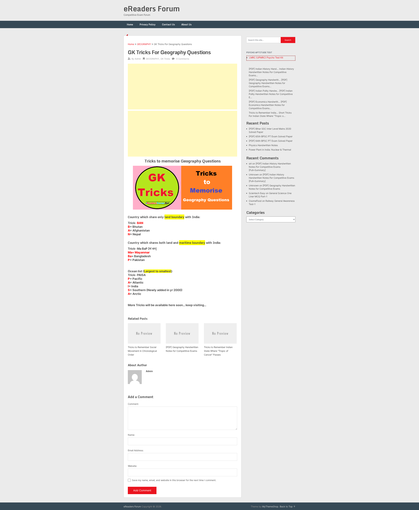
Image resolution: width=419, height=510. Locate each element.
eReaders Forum (152, 8)
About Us (186, 24)
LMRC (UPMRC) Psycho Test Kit (266, 57)
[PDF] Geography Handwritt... (265, 79)
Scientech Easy (257, 193)
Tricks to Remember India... (263, 112)
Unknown (254, 174)
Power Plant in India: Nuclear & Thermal (270, 149)
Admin (138, 58)
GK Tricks (165, 58)
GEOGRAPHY (144, 44)
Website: (132, 466)
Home (130, 24)
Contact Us (168, 24)
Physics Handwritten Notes (263, 145)
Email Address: (136, 450)
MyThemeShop (270, 506)
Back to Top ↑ (287, 506)
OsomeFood (255, 200)
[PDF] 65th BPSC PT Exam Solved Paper (270, 136)
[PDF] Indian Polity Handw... (264, 90)
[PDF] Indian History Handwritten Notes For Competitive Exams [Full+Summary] (270, 166)
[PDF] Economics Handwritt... (264, 101)
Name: (131, 434)
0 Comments (182, 58)
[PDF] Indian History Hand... (264, 68)
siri (250, 163)
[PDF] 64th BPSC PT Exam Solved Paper (270, 140)
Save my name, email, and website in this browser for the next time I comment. (174, 480)
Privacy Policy (147, 24)
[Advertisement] (182, 86)
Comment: (133, 404)
